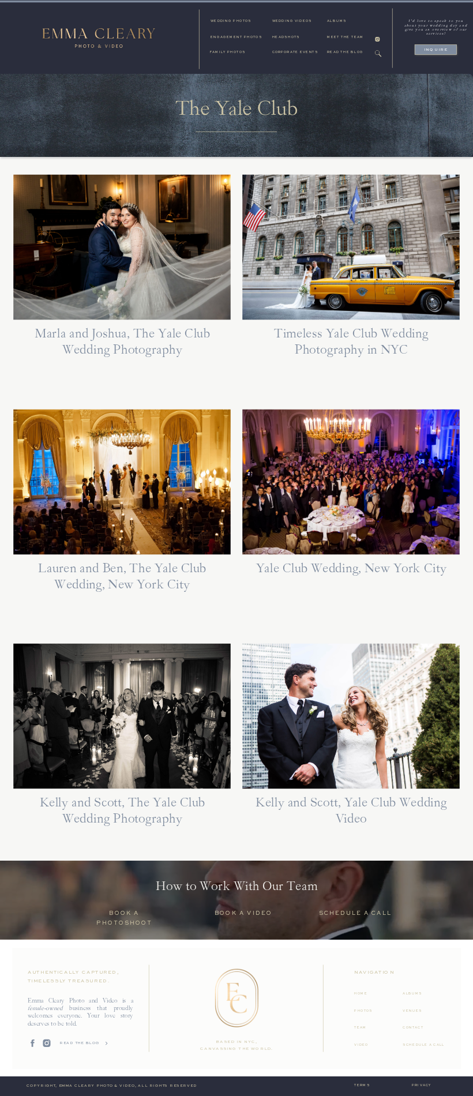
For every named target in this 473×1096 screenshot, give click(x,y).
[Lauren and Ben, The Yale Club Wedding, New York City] (122, 482)
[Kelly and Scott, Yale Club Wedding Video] (351, 716)
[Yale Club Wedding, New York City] (351, 482)
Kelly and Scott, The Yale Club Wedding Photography (122, 812)
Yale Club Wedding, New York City (351, 569)
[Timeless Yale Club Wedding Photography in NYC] (351, 247)
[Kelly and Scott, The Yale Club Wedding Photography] (122, 716)
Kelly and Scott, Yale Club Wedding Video (351, 812)
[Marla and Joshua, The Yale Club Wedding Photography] (122, 247)
